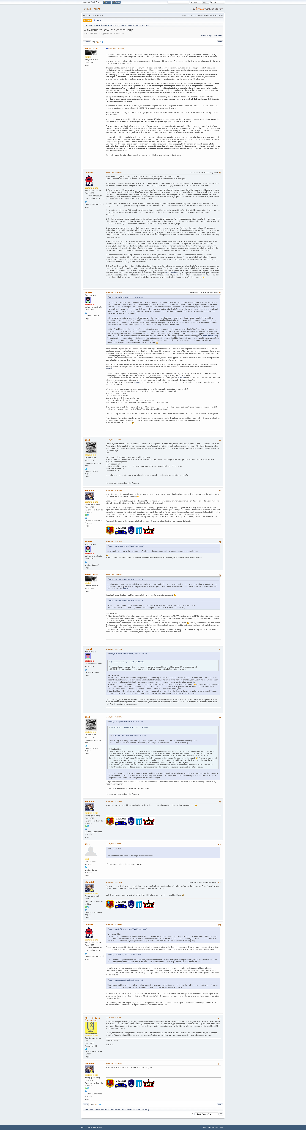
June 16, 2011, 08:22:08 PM (114, 924)
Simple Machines (97, 1127)
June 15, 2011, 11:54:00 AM (114, 574)
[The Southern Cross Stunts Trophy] (86, 201)
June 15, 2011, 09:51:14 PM (114, 882)
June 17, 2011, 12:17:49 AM (114, 1018)
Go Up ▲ (222, 1127)
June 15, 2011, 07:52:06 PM (114, 717)
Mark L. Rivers (91, 48)
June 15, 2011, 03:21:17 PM (114, 649)
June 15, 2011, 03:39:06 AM (114, 172)
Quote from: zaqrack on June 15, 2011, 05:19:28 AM (126, 579)
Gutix (87, 844)
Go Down (87, 42)
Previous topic (206, 35)
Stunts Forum (91, 9)
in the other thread (173, 273)
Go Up (86, 1104)
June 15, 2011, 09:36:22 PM (114, 844)
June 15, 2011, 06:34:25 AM (114, 490)
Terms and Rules (213, 1127)
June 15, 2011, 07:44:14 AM (114, 541)
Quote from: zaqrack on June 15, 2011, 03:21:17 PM (126, 722)
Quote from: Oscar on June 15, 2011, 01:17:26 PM (125, 955)
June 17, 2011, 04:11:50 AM (114, 1063)
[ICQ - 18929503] (86, 515)
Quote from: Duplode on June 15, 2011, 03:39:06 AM (126, 297)
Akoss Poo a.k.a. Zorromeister (92, 1019)
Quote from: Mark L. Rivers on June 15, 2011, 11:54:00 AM (128, 654)
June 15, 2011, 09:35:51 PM (114, 801)
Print (220, 42)
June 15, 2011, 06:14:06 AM (114, 440)
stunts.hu (109, 369)
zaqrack (88, 292)
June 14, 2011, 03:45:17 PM (116, 48)
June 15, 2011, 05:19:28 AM (114, 292)
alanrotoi (89, 490)
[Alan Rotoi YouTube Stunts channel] (86, 518)
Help (204, 1127)
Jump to (191, 1114)
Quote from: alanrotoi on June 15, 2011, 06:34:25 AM (126, 546)
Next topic (218, 35)
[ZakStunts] (86, 313)
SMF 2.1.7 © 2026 (86, 1127)
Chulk (87, 440)
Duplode (89, 172)
